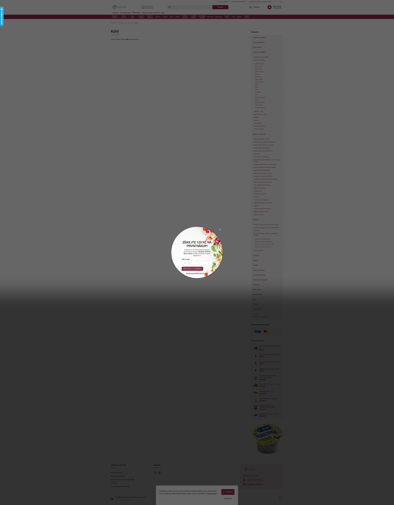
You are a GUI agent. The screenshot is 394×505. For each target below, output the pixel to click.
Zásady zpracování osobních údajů (197, 273)
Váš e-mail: (186, 259)
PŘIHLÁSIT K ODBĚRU (192, 269)
